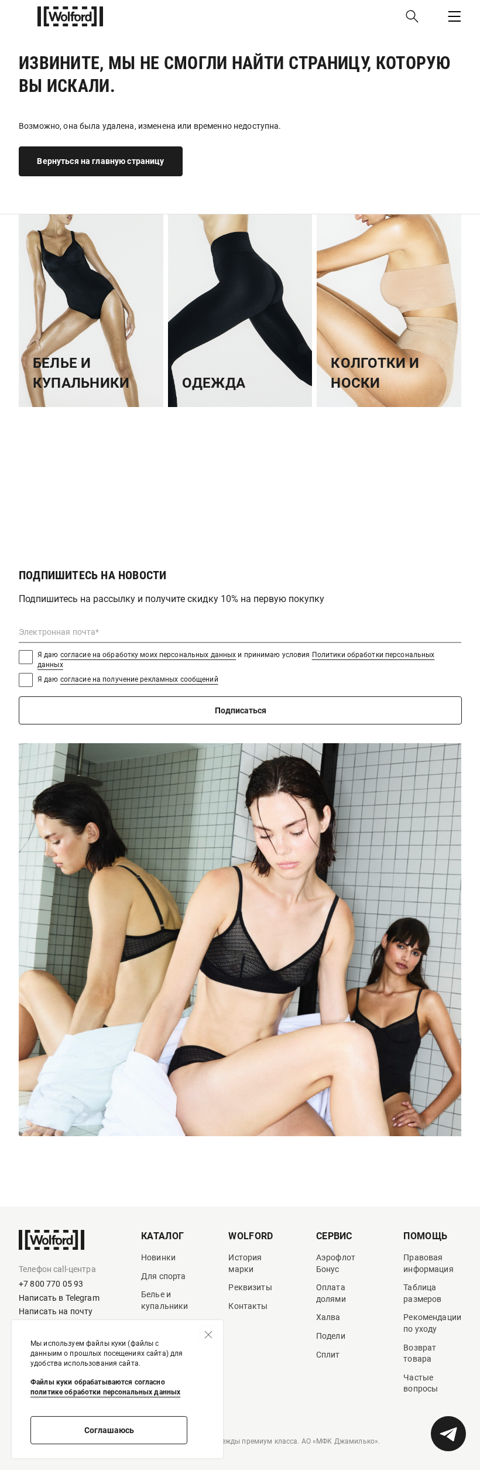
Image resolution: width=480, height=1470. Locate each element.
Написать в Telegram (59, 1298)
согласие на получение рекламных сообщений (139, 679)
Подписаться (240, 710)
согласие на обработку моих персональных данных (148, 655)
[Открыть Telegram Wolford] (448, 1433)
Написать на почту (55, 1311)
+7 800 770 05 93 (51, 1283)
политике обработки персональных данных (105, 1392)
